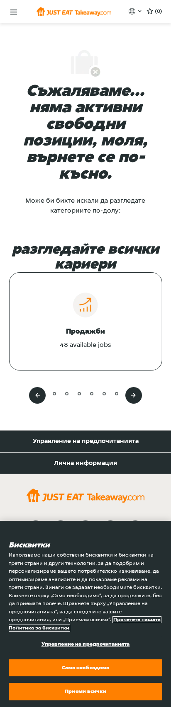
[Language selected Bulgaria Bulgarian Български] (136, 11)
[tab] (41, 393)
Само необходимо (86, 668)
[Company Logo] (73, 11)
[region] (85, 614)
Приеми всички (85, 691)
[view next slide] (133, 395)
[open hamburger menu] (14, 12)
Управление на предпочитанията (86, 441)
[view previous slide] (37, 395)
